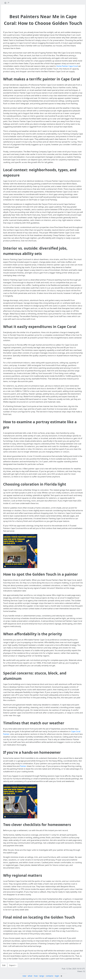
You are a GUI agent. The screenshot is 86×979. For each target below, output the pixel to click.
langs (41, 976)
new (24, 976)
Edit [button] (3, 965)
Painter (23, 766)
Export (12, 965)
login (57, 976)
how (36, 976)
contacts (49, 976)
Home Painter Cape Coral (67, 66)
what (30, 976)
